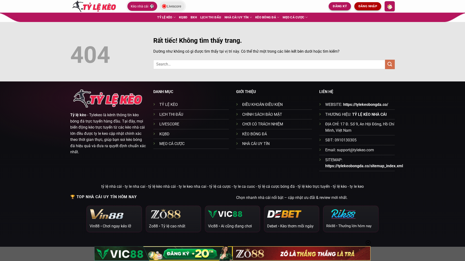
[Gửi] (390, 64)
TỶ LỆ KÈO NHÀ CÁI (369, 114)
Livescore (174, 6)
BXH (194, 17)
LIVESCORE (169, 124)
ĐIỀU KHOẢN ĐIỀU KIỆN (262, 104)
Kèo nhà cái (142, 6)
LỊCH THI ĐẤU (210, 17)
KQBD (183, 17)
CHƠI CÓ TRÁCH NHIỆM (262, 124)
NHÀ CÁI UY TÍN (237, 17)
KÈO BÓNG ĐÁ (265, 17)
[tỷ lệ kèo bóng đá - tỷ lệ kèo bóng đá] (94, 6)
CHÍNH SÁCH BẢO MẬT (262, 114)
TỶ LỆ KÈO (164, 17)
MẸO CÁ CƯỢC (293, 17)
